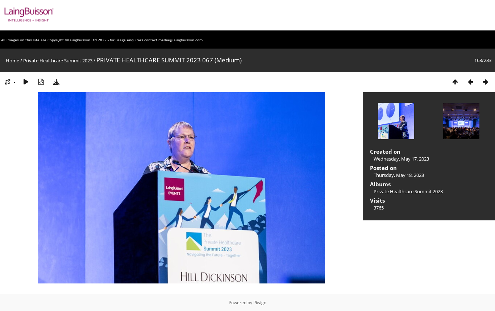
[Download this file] (56, 82)
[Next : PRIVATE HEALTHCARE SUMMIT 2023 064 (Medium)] (485, 82)
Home (12, 60)
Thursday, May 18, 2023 (399, 175)
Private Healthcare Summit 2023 (57, 60)
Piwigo (259, 302)
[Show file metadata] (41, 82)
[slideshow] (25, 82)
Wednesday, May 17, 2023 (401, 159)
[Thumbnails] (455, 82)
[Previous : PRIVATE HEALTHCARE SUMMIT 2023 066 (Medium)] (470, 82)
